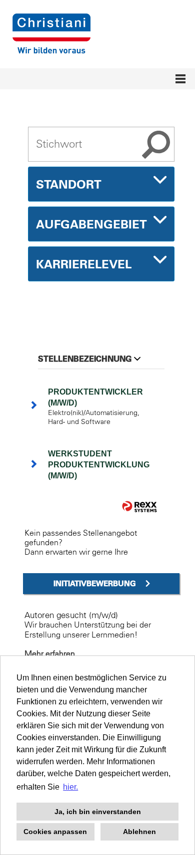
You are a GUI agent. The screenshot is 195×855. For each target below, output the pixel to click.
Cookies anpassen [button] (55, 832)
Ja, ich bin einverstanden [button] (97, 812)
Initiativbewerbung (95, 583)
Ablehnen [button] (139, 832)
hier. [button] (70, 787)
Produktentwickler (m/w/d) (95, 397)
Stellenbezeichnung (85, 359)
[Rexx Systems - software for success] (139, 506)
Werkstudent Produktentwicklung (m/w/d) (99, 464)
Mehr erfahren (49, 653)
